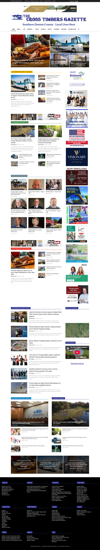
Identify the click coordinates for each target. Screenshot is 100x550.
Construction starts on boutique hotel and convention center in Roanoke (53, 254)
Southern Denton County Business (58, 59)
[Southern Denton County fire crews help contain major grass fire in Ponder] (41, 99)
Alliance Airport (81, 514)
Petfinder (54, 541)
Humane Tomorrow (57, 538)
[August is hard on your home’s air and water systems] (41, 268)
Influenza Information (33, 513)
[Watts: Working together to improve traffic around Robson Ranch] (36, 203)
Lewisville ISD (55, 513)
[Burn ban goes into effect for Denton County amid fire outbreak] (41, 77)
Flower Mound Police (82, 496)
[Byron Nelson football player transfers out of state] (19, 345)
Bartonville (5, 512)
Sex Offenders (81, 501)
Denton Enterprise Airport (84, 512)
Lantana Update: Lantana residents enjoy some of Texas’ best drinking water (18, 193)
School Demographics (58, 519)
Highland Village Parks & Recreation (62, 493)
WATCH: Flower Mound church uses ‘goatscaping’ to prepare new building (53, 163)
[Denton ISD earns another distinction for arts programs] (15, 448)
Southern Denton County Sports (21, 308)
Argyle (3, 510)
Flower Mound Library (58, 489)
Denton (4, 514)
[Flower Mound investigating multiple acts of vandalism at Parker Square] (41, 84)
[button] (79, 29)
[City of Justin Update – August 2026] (54, 203)
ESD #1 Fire (80, 493)
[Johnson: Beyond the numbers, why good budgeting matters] (19, 203)
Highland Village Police (83, 499)
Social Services (56, 499)
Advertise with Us (7, 490)
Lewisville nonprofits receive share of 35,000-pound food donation (25, 156)
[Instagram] (71, 1)
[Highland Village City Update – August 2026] (36, 222)
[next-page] (14, 109)
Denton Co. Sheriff (82, 489)
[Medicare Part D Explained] (41, 275)
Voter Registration (57, 500)
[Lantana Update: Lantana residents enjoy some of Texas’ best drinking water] (19, 184)
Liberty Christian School (58, 516)
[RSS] (73, 1)
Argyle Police (80, 486)
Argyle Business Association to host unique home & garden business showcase (48, 141)
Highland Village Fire (82, 497)
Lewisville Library (56, 490)
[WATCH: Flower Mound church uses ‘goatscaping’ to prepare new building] (41, 163)
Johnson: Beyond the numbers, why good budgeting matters (18, 211)
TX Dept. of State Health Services (36, 514)
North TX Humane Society (59, 540)
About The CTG (6, 486)
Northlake (4, 524)
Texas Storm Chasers (33, 538)
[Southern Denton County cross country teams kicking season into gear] (19, 373)
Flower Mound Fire (82, 494)
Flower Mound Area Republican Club (12, 540)
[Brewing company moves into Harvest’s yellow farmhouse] (79, 60)
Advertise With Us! (70, 342)
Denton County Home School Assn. (61, 517)
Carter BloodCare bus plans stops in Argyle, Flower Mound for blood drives (22, 95)
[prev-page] (12, 109)
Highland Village (6, 519)
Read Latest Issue (6, 487)
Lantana (4, 520)
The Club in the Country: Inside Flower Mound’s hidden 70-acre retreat (21, 141)
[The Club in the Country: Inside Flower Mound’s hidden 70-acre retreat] (23, 131)
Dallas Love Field (81, 510)
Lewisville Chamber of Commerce (36, 487)
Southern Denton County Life (20, 122)
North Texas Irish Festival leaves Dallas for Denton (72, 445)
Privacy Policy (6, 494)
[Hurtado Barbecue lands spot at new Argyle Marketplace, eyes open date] (30, 50)
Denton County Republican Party (11, 538)
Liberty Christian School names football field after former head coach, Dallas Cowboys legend (45, 314)
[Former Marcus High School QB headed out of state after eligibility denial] (19, 388)
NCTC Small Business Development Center (36, 491)
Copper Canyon (6, 513)
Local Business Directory (33, 489)
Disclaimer (5, 493)
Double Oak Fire (81, 492)
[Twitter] (75, 1)
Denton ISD (55, 512)
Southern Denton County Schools (21, 398)
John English (31, 359)
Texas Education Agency (58, 520)
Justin (3, 523)
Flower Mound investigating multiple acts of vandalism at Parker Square (53, 85)
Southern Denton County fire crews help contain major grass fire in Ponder (53, 100)
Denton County (6, 527)
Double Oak (5, 516)
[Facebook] (70, 1)
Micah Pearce (14, 99)
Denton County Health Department (36, 512)
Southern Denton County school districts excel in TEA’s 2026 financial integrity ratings (28, 422)
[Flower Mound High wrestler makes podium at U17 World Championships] (19, 331)
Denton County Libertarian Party (11, 537)
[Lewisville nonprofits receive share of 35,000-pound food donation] (14, 156)
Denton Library (56, 487)
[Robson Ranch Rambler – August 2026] (36, 184)
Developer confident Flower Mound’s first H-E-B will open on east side (53, 92)
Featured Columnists (58, 398)
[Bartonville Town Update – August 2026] (19, 222)
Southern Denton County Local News (59, 45)
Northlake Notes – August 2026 (53, 191)
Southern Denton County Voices (19, 176)
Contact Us (5, 492)
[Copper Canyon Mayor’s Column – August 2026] (54, 222)
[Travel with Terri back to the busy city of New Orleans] (14, 163)
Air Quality (30, 536)
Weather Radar (31, 540)
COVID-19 (29, 510)
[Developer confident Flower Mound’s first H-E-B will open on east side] (41, 92)
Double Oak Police (82, 490)
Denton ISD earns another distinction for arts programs (33, 445)
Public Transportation (58, 497)
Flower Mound (6, 517)
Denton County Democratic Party (11, 536)
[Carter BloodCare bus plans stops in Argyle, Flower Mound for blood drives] (69, 43)
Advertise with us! (77, 363)
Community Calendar (57, 486)
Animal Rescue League (58, 536)
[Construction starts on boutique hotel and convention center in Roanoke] (41, 254)
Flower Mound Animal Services (60, 537)
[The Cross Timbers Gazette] (50, 19)
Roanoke (4, 526)
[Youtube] (77, 1)
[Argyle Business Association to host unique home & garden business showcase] (50, 131)
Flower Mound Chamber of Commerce (37, 486)
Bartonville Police (81, 487)
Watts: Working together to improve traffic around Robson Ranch (35, 212)
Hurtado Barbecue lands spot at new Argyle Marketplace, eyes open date (23, 272)
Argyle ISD (55, 510)
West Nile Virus (31, 516)
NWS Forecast (31, 537)
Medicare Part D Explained (52, 273)
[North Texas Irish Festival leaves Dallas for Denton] (41, 156)
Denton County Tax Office (59, 496)
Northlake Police (81, 500)
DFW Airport (80, 513)
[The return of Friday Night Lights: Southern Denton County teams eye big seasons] (19, 359)
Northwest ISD (56, 514)
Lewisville (4, 521)
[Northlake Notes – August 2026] (54, 184)
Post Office (55, 494)
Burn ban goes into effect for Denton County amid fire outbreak (53, 77)
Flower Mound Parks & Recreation (61, 492)
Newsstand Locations (8, 489)
